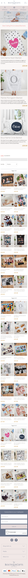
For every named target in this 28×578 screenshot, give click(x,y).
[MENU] (2, 3)
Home (2, 155)
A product (23, 9)
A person (4, 9)
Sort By (2, 164)
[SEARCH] (4, 3)
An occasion (14, 9)
